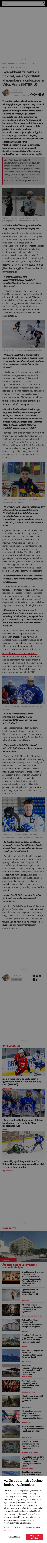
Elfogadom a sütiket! (34, 1537)
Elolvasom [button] (8, 1530)
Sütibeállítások (14, 1537)
